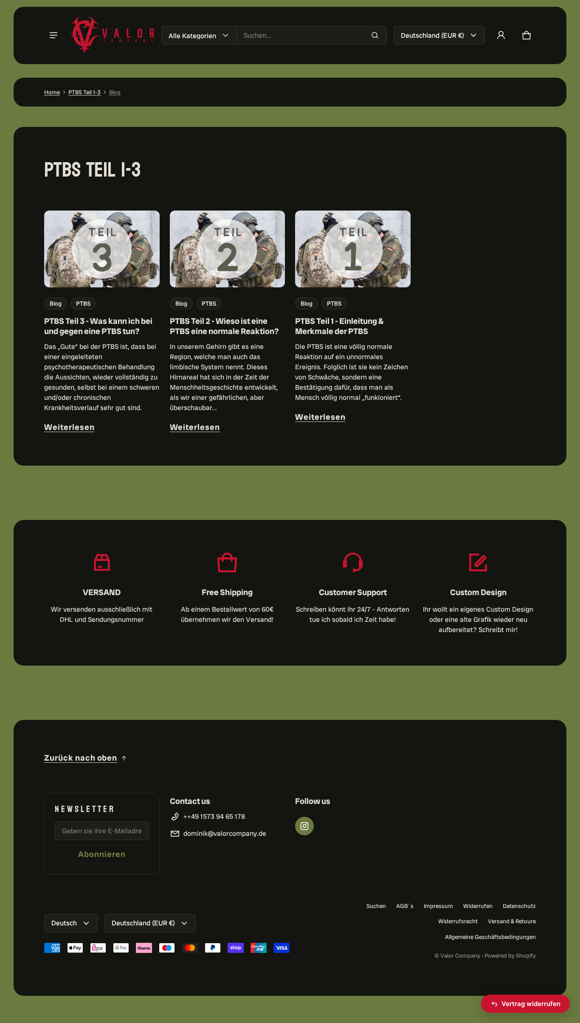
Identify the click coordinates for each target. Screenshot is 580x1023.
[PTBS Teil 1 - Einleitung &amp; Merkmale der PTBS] (353, 249)
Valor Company (460, 955)
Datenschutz (519, 906)
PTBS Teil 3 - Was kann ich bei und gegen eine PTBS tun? (98, 326)
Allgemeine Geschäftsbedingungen (490, 937)
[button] (526, 35)
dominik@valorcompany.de (224, 833)
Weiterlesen (69, 427)
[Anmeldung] (501, 35)
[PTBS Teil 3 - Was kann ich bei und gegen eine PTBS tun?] (102, 249)
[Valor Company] (112, 35)
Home (52, 92)
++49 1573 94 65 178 (214, 816)
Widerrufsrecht (458, 921)
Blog (115, 92)
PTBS (83, 303)
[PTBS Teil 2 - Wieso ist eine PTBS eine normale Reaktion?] (227, 249)
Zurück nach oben (80, 758)
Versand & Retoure (512, 921)
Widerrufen (478, 906)
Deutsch (64, 923)
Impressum (438, 906)
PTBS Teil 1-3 (84, 92)
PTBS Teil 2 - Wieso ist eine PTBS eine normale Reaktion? (224, 326)
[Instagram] (304, 826)
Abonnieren (102, 854)
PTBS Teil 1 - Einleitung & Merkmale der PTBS (339, 326)
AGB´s (405, 906)
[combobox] (312, 35)
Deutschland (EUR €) (432, 35)
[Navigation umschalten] (53, 35)
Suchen (376, 906)
